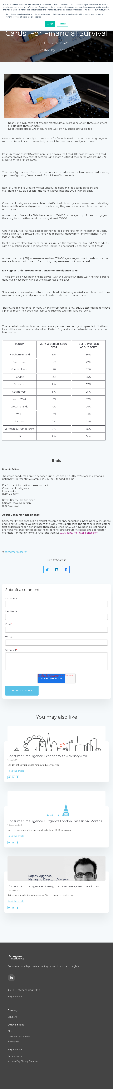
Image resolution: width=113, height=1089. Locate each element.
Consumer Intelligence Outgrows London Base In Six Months (55, 821)
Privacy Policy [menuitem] (15, 1056)
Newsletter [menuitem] (13, 1041)
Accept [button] (50, 23)
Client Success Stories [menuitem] (19, 1036)
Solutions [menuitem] (12, 1017)
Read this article (16, 771)
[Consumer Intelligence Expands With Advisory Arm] (56, 738)
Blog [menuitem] (10, 1031)
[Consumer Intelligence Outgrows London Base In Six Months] (56, 803)
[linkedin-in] (11, 977)
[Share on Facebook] (66, 569)
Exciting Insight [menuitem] (16, 1024)
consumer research (16, 552)
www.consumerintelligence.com (79, 532)
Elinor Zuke (65, 50)
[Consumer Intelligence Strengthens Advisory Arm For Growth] (56, 868)
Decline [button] (63, 23)
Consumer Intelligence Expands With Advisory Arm (47, 756)
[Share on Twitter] (47, 569)
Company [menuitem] (13, 1010)
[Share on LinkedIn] (56, 569)
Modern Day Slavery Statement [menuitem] (24, 1061)
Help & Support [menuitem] (15, 996)
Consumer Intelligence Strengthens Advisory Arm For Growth (55, 886)
